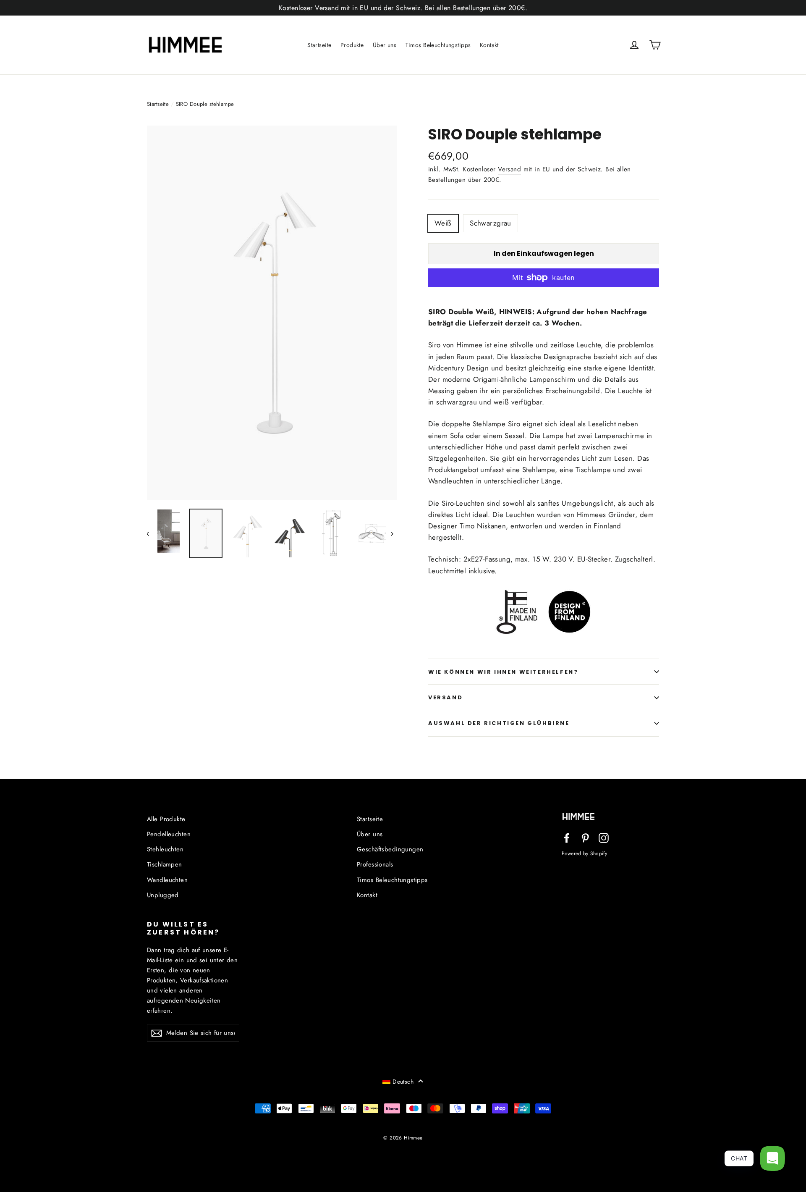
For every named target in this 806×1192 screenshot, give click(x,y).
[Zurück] (152, 534)
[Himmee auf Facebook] (567, 837)
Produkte (352, 45)
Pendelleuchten (169, 834)
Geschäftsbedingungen (390, 849)
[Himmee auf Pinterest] (585, 837)
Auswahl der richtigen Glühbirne (499, 723)
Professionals (375, 864)
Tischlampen (164, 864)
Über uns (384, 45)
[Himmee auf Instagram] (604, 837)
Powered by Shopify (584, 853)
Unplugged (163, 895)
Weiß (443, 223)
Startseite (319, 45)
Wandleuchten (167, 880)
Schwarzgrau (490, 223)
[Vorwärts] (391, 534)
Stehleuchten (165, 849)
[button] (403, 1081)
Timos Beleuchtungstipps (438, 45)
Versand (509, 169)
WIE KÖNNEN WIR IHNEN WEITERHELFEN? (503, 672)
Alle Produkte (166, 819)
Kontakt (489, 45)
